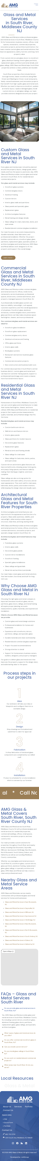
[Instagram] (13, 1143)
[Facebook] (17, 1143)
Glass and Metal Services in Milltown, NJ (19, 912)
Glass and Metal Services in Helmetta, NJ (19, 944)
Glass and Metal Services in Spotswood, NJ (20, 916)
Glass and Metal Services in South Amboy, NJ (21, 936)
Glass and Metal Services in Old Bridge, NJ (20, 920)
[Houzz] (22, 1143)
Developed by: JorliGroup (19, 1157)
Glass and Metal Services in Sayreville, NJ (19, 908)
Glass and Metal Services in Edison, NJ (19, 940)
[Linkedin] (26, 1143)
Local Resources (17, 1078)
